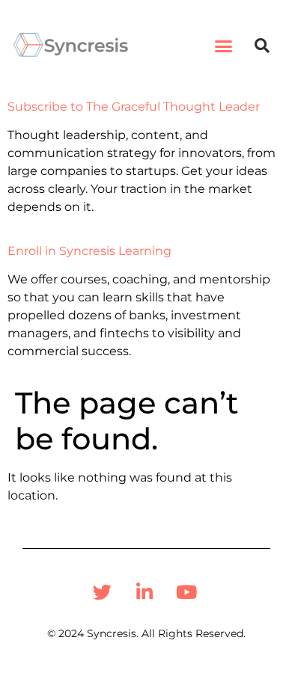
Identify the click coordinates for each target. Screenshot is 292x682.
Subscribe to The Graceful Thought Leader (133, 106)
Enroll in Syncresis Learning (89, 251)
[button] (224, 45)
